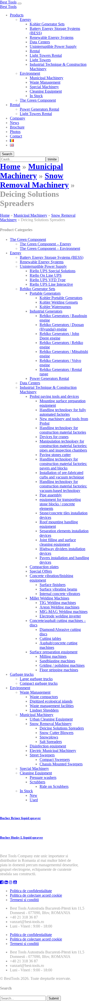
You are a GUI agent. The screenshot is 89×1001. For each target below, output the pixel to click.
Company (17, 118)
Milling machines (53, 656)
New (33, 795)
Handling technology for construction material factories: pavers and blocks (63, 463)
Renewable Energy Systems (51, 37)
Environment (30, 73)
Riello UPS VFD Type (48, 280)
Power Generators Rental (39, 109)
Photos (15, 132)
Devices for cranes (54, 437)
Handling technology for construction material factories (63, 430)
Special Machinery (44, 87)
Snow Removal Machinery (34, 180)
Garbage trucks (22, 674)
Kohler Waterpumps (55, 307)
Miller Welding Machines (49, 598)
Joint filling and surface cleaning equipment (58, 542)
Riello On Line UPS (46, 275)
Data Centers (40, 42)
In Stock (36, 96)
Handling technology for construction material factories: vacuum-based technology (63, 486)
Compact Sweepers (55, 759)
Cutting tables (50, 638)
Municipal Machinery (46, 78)
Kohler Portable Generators (61, 298)
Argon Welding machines (59, 607)
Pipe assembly (51, 495)
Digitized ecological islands (51, 701)
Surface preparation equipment (53, 652)
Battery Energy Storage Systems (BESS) (51, 257)
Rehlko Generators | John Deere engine (59, 336)
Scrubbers (37, 782)
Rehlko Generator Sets (37, 289)
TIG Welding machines (58, 603)
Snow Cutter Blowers (56, 733)
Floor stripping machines (59, 670)
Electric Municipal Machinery (53, 750)
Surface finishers (53, 585)
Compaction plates (44, 567)
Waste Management (45, 82)
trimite (52, 159)
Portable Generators (45, 293)
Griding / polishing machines (62, 665)
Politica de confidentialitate (31, 891)
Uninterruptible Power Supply (53, 46)
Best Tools (8, 2)
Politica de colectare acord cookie (36, 895)
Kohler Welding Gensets (59, 302)
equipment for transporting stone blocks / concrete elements (60, 504)
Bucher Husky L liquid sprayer (21, 837)
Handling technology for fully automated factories (63, 412)
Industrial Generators (46, 311)
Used (34, 800)
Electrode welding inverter (60, 616)
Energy (25, 19)
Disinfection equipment (48, 746)
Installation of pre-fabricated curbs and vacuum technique (62, 474)
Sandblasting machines (57, 661)
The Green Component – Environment (50, 248)
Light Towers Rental (46, 55)
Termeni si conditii (24, 900)
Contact (16, 136)
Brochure (17, 127)
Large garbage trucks (36, 679)
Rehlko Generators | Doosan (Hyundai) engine (62, 327)
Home (10, 166)
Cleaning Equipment (46, 91)
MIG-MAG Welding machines (64, 611)
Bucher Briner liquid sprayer (20, 818)
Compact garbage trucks (39, 683)
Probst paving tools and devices (54, 396)
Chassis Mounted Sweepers (61, 764)
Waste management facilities (52, 706)
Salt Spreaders (51, 741)
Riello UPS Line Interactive (51, 284)
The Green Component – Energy (45, 244)
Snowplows (49, 737)
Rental (35, 51)
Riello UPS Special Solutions (52, 271)
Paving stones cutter (55, 455)
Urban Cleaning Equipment (51, 719)
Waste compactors (44, 697)
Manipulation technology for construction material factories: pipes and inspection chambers (63, 445)
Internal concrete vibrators (60, 594)
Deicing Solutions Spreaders (62, 728)
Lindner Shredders (44, 710)
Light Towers (40, 60)
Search (7, 154)
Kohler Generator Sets (47, 24)
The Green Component (38, 100)
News (14, 123)
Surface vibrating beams (58, 589)
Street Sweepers (42, 755)
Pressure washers (43, 777)
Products (16, 15)
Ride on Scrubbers (54, 786)
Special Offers (41, 571)
